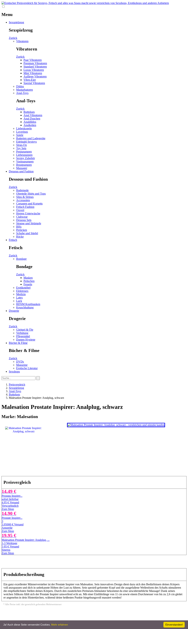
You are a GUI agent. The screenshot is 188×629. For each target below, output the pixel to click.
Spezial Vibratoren (34, 83)
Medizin (21, 294)
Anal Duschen (32, 118)
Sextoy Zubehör (25, 158)
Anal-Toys (22, 93)
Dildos (20, 86)
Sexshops (14, 371)
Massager (21, 168)
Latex (19, 297)
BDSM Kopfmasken (28, 304)
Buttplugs (29, 111)
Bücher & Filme (18, 342)
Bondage (21, 258)
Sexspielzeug (16, 22)
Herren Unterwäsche (28, 213)
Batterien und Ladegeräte (30, 138)
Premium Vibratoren (35, 63)
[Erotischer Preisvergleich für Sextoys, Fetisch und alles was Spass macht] (85, 3)
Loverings (22, 131)
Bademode (22, 190)
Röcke (20, 236)
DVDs (20, 361)
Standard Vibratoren (35, 66)
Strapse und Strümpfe (28, 223)
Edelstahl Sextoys (26, 141)
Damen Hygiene (25, 339)
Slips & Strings (25, 196)
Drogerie (14, 310)
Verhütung (22, 333)
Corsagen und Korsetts (29, 203)
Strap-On (21, 145)
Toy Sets (21, 148)
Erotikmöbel (23, 287)
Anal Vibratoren (33, 115)
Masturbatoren (24, 89)
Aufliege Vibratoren (35, 76)
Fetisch (13, 239)
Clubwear (22, 216)
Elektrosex (22, 290)
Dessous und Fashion (21, 171)
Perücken (21, 230)
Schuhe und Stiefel (27, 233)
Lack (19, 300)
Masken (28, 277)
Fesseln (28, 284)
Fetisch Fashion (25, 206)
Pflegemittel (23, 336)
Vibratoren (22, 41)
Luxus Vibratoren (34, 69)
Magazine (22, 364)
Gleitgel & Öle (24, 329)
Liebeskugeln (24, 128)
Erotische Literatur (27, 368)
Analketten (30, 125)
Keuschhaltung (25, 307)
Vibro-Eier (30, 79)
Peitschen (29, 281)
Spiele (19, 135)
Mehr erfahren (59, 624)
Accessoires (23, 200)
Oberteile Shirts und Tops (31, 193)
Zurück (13, 37)
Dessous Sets (23, 220)
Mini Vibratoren (33, 73)
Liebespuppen (24, 154)
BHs (18, 226)
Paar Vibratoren (33, 60)
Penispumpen (24, 151)
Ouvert (20, 210)
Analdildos (30, 121)
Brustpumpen (24, 164)
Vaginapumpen (25, 161)
